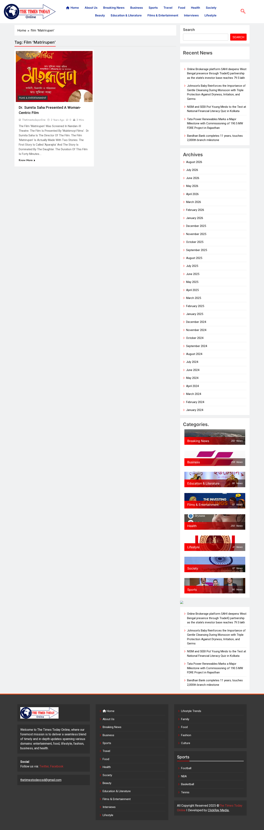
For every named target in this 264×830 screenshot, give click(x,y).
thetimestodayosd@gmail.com (40, 780)
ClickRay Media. (218, 810)
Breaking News (113, 7)
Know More (26, 160)
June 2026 (192, 178)
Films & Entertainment (162, 15)
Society (211, 7)
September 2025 (196, 250)
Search (189, 30)
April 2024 (192, 386)
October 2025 (194, 242)
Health (195, 7)
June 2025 (192, 274)
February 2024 (195, 402)
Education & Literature (126, 15)
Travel (168, 7)
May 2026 (192, 186)
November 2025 (196, 234)
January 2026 (194, 218)
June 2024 (192, 370)
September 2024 (196, 346)
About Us (91, 7)
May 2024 (192, 378)
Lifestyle (210, 15)
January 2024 (194, 410)
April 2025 (192, 290)
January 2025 (194, 314)
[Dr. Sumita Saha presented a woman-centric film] (54, 76)
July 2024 (192, 362)
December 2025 (196, 226)
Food (181, 7)
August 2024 (194, 354)
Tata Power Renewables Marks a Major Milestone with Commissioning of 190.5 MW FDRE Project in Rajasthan (215, 123)
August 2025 (194, 258)
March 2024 (193, 394)
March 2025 (193, 298)
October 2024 (194, 338)
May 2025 (192, 282)
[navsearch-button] (241, 11)
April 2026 (192, 194)
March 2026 (193, 202)
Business (136, 7)
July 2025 (192, 266)
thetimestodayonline (33, 120)
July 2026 (192, 170)
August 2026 (194, 162)
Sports (153, 7)
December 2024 (196, 322)
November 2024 (196, 330)
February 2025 (195, 306)
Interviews (191, 15)
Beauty (100, 15)
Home (75, 7)
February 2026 (195, 210)
